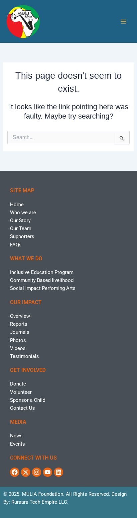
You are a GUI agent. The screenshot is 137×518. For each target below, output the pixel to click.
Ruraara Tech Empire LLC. (39, 502)
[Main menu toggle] (123, 22)
